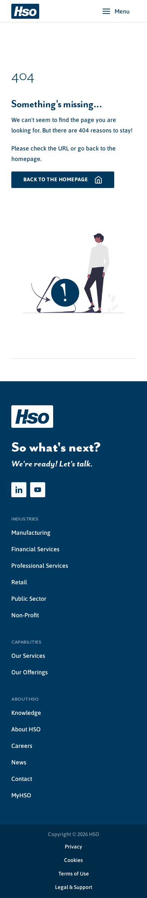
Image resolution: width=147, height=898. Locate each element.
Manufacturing (31, 532)
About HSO (26, 729)
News (18, 762)
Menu (122, 11)
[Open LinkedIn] (18, 489)
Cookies (73, 860)
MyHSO (21, 795)
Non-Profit (25, 615)
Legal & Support (73, 887)
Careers (21, 745)
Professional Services (39, 565)
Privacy (73, 847)
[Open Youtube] (37, 489)
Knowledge (26, 712)
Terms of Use (73, 874)
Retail (19, 582)
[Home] (25, 11)
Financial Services (35, 549)
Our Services (28, 655)
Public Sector (28, 598)
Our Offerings (29, 672)
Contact (21, 778)
